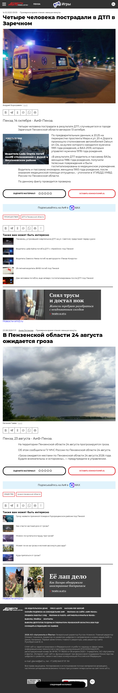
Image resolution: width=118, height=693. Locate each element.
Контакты (48, 619)
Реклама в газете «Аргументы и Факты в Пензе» (72, 615)
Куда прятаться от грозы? (28, 555)
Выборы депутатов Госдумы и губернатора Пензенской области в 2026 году (62, 623)
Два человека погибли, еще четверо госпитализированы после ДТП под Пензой (54, 278)
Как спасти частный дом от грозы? (32, 526)
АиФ (25, 105)
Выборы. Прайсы (33, 619)
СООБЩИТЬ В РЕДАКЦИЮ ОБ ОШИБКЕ (41, 626)
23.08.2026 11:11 (9, 330)
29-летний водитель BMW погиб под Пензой (37, 268)
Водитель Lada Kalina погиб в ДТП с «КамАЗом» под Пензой (44, 249)
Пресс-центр (56, 608)
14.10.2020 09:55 (10, 12)
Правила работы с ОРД (36, 615)
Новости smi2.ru (13, 321)
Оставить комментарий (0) (92, 194)
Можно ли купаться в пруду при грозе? (35, 536)
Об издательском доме (36, 608)
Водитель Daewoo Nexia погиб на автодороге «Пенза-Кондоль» (46, 258)
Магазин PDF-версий (74, 608)
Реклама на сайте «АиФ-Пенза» (82, 612)
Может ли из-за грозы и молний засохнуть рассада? (41, 545)
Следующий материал (60, 685)
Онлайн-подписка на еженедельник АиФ (45, 612)
